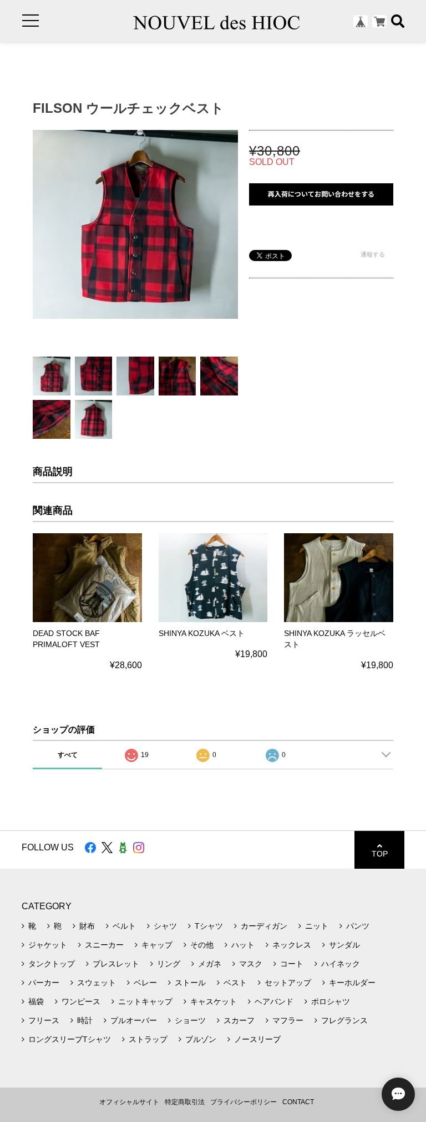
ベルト (124, 925)
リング (168, 963)
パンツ (357, 925)
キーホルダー (352, 982)
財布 (87, 925)
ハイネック (340, 963)
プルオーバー (133, 1020)
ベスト (235, 982)
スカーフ (239, 1020)
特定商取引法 (185, 1102)
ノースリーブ (257, 1039)
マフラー (287, 1020)
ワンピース (81, 1001)
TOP (380, 853)
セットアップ (288, 982)
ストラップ (148, 1039)
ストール (190, 982)
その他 (202, 944)
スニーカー (104, 944)
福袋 (36, 1001)
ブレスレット (116, 963)
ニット (316, 925)
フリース (43, 1020)
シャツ (165, 925)
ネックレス (291, 944)
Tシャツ (209, 925)
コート (291, 963)
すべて (68, 755)
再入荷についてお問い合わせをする (321, 194)
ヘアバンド (274, 1001)
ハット (243, 944)
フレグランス (344, 1020)
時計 (85, 1020)
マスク (250, 963)
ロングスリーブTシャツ (69, 1039)
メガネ (209, 963)
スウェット (96, 982)
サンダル (344, 944)
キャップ (157, 944)
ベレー (145, 982)
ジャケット (47, 944)
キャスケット (213, 1001)
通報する (373, 254)
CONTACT (298, 1102)
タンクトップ (51, 963)
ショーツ (190, 1020)
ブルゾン (200, 1039)
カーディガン (264, 925)
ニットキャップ (145, 1001)
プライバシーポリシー (243, 1102)
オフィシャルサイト (129, 1102)
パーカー (43, 982)
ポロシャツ (330, 1001)
